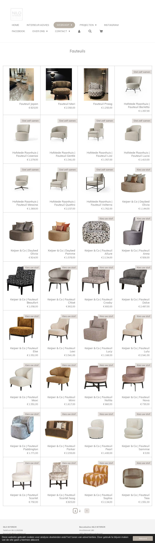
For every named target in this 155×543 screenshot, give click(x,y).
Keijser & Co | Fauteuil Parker (61, 447)
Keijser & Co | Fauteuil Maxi (24, 398)
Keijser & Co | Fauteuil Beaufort (24, 301)
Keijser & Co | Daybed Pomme (61, 252)
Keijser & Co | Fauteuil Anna (136, 252)
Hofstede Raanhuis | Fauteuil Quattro (62, 203)
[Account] (79, 31)
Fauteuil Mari (66, 103)
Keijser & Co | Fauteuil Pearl (98, 447)
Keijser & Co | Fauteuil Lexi (61, 350)
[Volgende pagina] (86, 510)
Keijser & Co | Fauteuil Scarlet (24, 496)
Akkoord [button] (143, 538)
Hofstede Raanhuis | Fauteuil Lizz (99, 154)
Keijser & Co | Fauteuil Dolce (136, 301)
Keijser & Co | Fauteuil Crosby (98, 301)
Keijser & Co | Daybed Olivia (136, 203)
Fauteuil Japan (28, 103)
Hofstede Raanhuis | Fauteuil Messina (25, 203)
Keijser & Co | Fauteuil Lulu (136, 350)
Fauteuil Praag (102, 103)
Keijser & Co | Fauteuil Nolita (98, 398)
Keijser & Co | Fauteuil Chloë (61, 301)
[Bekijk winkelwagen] (101, 31)
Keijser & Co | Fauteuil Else (24, 350)
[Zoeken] (90, 31)
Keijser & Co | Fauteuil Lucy (98, 350)
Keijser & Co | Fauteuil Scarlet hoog (61, 496)
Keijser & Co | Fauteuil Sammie (136, 447)
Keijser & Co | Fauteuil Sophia (98, 496)
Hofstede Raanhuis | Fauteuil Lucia (137, 154)
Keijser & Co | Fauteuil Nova (136, 398)
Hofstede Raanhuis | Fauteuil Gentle (62, 154)
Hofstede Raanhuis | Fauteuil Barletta (137, 105)
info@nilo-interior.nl (17, 533)
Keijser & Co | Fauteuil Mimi (61, 398)
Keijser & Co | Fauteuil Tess (136, 496)
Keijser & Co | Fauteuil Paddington (24, 447)
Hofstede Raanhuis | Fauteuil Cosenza (25, 154)
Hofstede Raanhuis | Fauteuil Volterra (99, 203)
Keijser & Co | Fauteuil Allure (98, 252)
